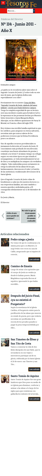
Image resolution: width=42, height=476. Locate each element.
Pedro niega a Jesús (22, 239)
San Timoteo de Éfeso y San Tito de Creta (25, 341)
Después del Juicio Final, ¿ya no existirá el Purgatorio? (25, 300)
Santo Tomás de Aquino (25, 376)
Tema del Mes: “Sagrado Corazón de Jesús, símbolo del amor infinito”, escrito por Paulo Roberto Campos (19, 105)
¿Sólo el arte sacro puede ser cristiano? (13, 215)
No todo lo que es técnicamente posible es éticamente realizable (28, 216)
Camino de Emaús (21, 266)
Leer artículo (34, 259)
